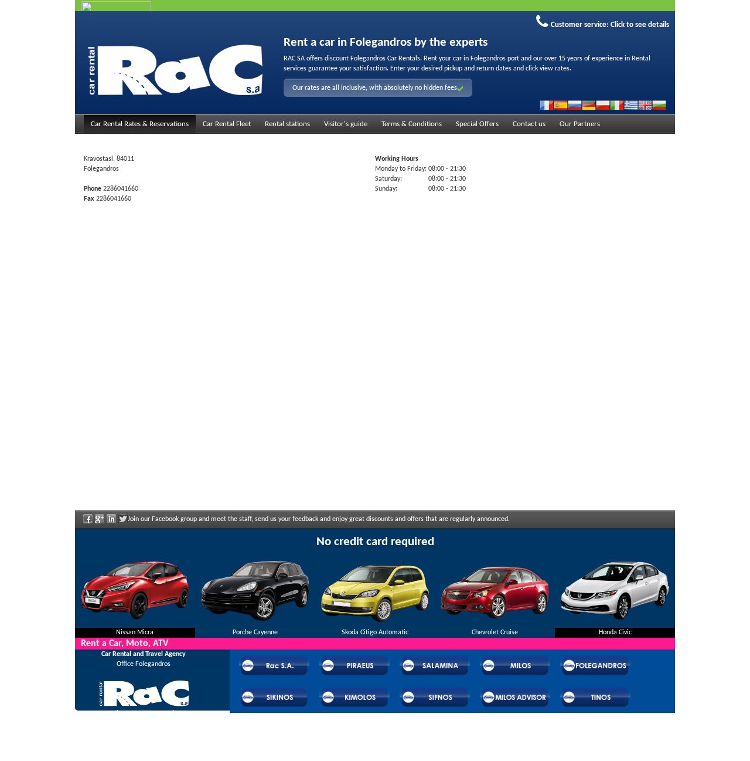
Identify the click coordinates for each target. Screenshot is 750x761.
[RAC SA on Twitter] (123, 522)
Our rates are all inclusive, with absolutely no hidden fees (374, 88)
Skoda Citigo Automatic (375, 632)
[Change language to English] (645, 105)
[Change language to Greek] (631, 105)
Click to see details (640, 25)
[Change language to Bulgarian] (659, 105)
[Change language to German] (589, 105)
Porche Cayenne (255, 632)
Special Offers (477, 124)
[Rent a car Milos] (175, 68)
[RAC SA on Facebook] (88, 522)
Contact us (529, 124)
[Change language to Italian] (617, 105)
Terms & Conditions (411, 124)
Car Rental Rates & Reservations (140, 124)
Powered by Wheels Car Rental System (141, 755)
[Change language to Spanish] (561, 105)
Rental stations (287, 124)
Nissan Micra (135, 632)
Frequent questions (143, 729)
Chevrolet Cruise (495, 632)
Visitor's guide (345, 124)
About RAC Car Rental (143, 713)
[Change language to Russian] (575, 105)
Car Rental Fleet (227, 124)
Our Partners (580, 124)
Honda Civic (615, 632)
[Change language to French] (547, 105)
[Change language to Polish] (603, 105)
